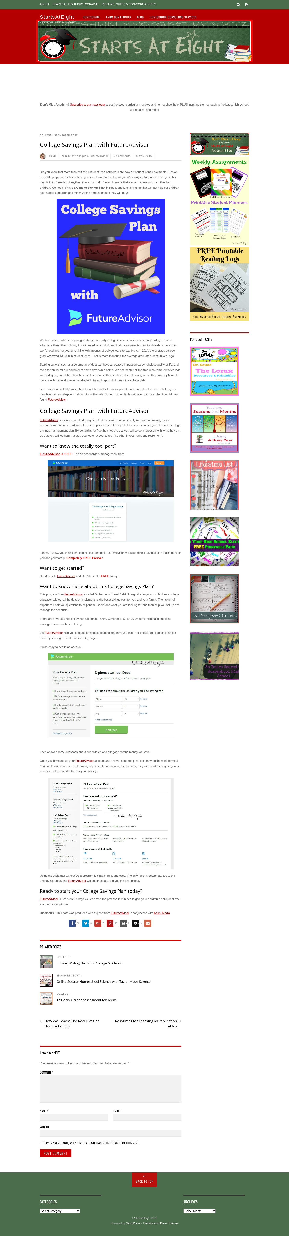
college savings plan (75, 156)
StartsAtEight (142, 1218)
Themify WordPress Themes (160, 1223)
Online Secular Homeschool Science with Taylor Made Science (104, 981)
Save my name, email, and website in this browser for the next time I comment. (92, 1143)
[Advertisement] (144, 82)
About (44, 4)
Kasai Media (162, 913)
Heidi (52, 156)
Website (44, 1127)
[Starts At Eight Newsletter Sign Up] (219, 154)
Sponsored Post (66, 135)
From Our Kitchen (118, 17)
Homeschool (91, 17)
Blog (140, 17)
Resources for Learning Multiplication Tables (148, 1023)
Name (44, 1111)
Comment (46, 1072)
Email (117, 1111)
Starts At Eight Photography (75, 4)
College (46, 135)
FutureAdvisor (99, 156)
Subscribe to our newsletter (87, 104)
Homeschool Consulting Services (173, 17)
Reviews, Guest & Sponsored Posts (129, 4)
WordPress (133, 1223)
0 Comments (122, 156)
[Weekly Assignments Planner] (219, 244)
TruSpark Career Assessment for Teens (87, 1000)
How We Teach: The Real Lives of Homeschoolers (69, 1023)
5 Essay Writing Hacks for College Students (89, 963)
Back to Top (144, 1181)
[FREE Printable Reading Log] (219, 319)
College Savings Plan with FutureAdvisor (94, 144)
